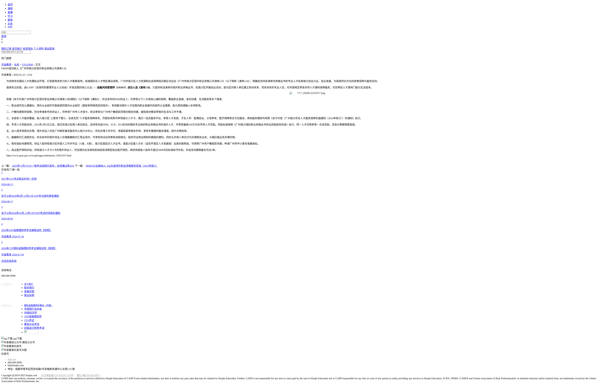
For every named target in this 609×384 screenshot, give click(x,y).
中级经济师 (30, 312)
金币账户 (17, 48)
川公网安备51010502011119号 (57, 375)
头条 (10, 23)
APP (10, 26)
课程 (10, 8)
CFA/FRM (27, 64)
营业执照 (29, 295)
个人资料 (39, 48)
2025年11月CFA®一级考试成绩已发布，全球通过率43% (43, 165)
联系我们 (29, 287)
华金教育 (6, 64)
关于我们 (28, 284)
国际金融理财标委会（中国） (38, 305)
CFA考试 (29, 320)
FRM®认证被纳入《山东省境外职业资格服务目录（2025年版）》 (122, 165)
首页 (10, 4)
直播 (10, 12)
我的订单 (6, 48)
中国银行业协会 (33, 309)
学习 (10, 16)
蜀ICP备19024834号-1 (89, 375)
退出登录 (49, 48)
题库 (10, 20)
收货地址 (28, 48)
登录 (3, 36)
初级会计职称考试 (34, 328)
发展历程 (29, 291)
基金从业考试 (31, 324)
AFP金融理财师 (33, 316)
